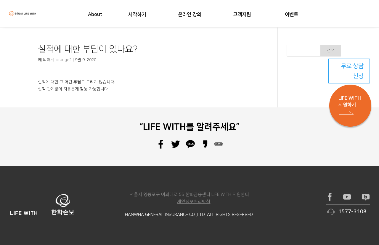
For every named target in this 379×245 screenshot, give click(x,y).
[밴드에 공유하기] (218, 147)
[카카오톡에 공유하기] (190, 147)
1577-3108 (352, 212)
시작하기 (137, 14)
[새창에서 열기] (330, 197)
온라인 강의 (189, 14)
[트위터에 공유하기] (175, 147)
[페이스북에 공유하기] (160, 147)
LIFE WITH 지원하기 (349, 101)
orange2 (64, 59)
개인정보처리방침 (193, 201)
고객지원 (242, 14)
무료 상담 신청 (352, 71)
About (95, 14)
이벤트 (291, 14)
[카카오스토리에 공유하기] (205, 147)
